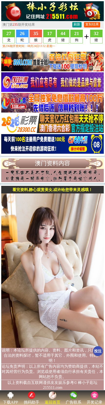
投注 (98, 351)
